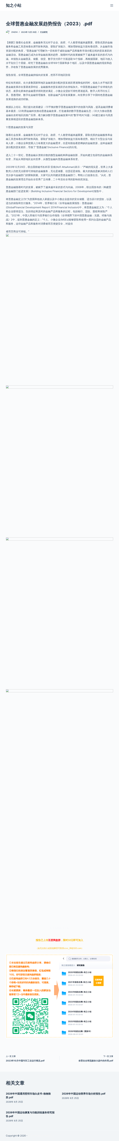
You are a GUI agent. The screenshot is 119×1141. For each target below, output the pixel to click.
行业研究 (44, 32)
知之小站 (13, 5)
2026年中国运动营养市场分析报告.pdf (83, 1093)
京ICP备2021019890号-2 (41, 1135)
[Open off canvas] (111, 5)
